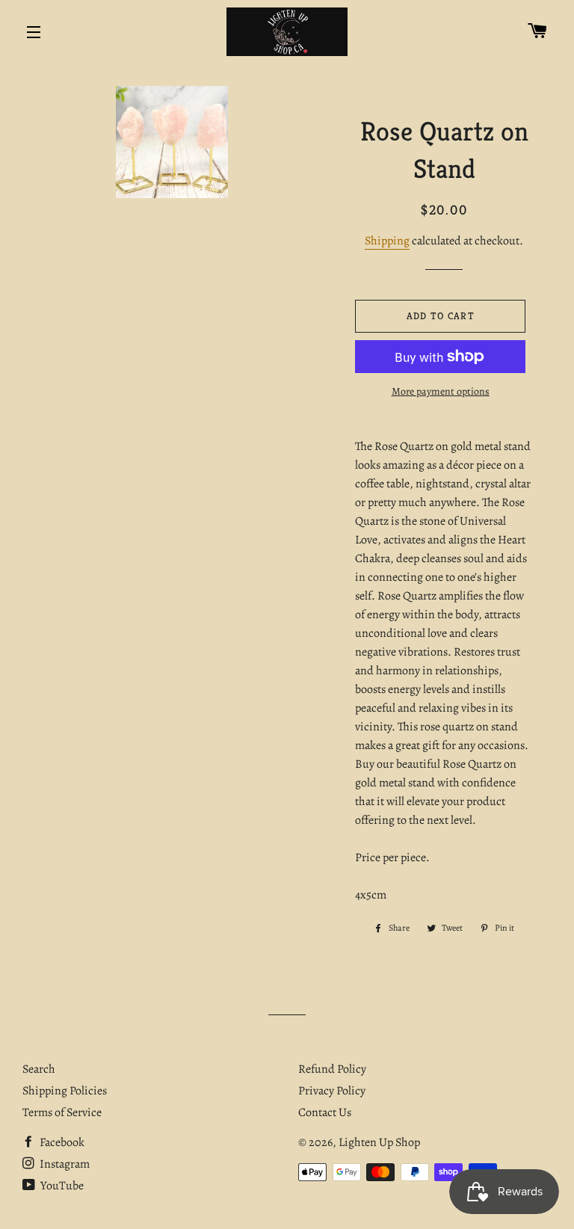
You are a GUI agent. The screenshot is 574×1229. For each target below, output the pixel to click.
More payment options (441, 391)
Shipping (387, 240)
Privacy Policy (331, 1090)
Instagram (63, 1164)
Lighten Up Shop (379, 1142)
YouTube (61, 1185)
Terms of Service (62, 1112)
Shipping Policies (64, 1090)
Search (38, 1069)
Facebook (60, 1142)
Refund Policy (332, 1069)
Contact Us (324, 1112)
